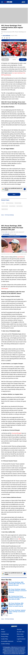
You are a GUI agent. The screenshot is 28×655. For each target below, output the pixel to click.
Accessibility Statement (7, 641)
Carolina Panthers (12, 206)
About (2, 629)
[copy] (9, 38)
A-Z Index (19, 641)
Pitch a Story (20, 634)
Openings (19, 629)
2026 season (4, 288)
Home (2, 214)
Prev (5, 59)
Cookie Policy (4, 639)
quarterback (20, 256)
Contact (3, 631)
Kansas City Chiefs (5, 206)
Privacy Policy (4, 636)
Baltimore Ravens (5, 209)
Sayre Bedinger (6, 35)
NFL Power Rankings (9, 214)
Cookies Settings (5, 643)
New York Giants (19, 206)
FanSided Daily (5, 634)
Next (23, 59)
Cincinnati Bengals (16, 433)
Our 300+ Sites (20, 631)
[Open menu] (2, 2)
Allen (19, 539)
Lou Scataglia (6, 234)
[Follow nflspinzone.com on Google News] (25, 189)
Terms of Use (20, 636)
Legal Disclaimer (21, 639)
